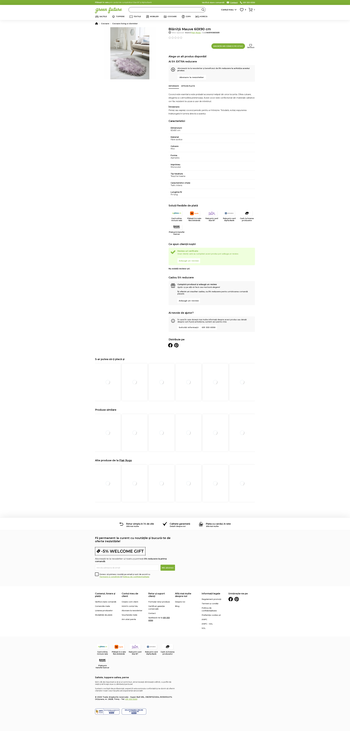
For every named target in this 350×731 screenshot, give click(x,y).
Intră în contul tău (130, 606)
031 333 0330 (249, 2)
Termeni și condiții (210, 603)
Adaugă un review (189, 261)
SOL (203, 628)
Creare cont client (130, 602)
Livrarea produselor (104, 610)
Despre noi (180, 602)
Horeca (203, 16)
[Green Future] (96, 23)
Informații (174, 86)
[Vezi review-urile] (212, 37)
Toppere (120, 16)
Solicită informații (189, 327)
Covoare (172, 16)
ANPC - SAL (207, 624)
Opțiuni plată (188, 86)
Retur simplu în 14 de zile (140, 524)
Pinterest (236, 599)
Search (203, 9)
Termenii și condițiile (109, 577)
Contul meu (227, 9)
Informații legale (211, 593)
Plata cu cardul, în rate (218, 524)
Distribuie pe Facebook (170, 345)
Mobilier (154, 16)
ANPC (204, 619)
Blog (177, 606)
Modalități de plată (103, 615)
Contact (234, 2)
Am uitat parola (129, 619)
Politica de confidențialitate (135, 577)
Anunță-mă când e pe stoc (228, 46)
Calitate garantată (180, 524)
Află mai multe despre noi (183, 594)
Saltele (103, 16)
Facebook (230, 599)
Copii (188, 16)
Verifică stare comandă (213, 2)
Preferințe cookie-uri (211, 615)
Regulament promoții (211, 599)
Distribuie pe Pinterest (176, 345)
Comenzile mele (102, 606)
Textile (137, 16)
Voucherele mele (129, 615)
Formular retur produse (159, 602)
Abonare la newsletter (192, 77)
